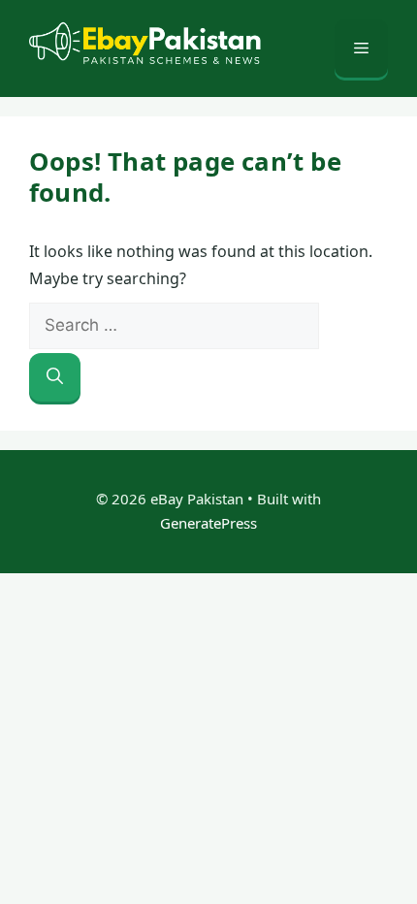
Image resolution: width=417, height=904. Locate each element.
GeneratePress (208, 523)
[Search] (54, 377)
